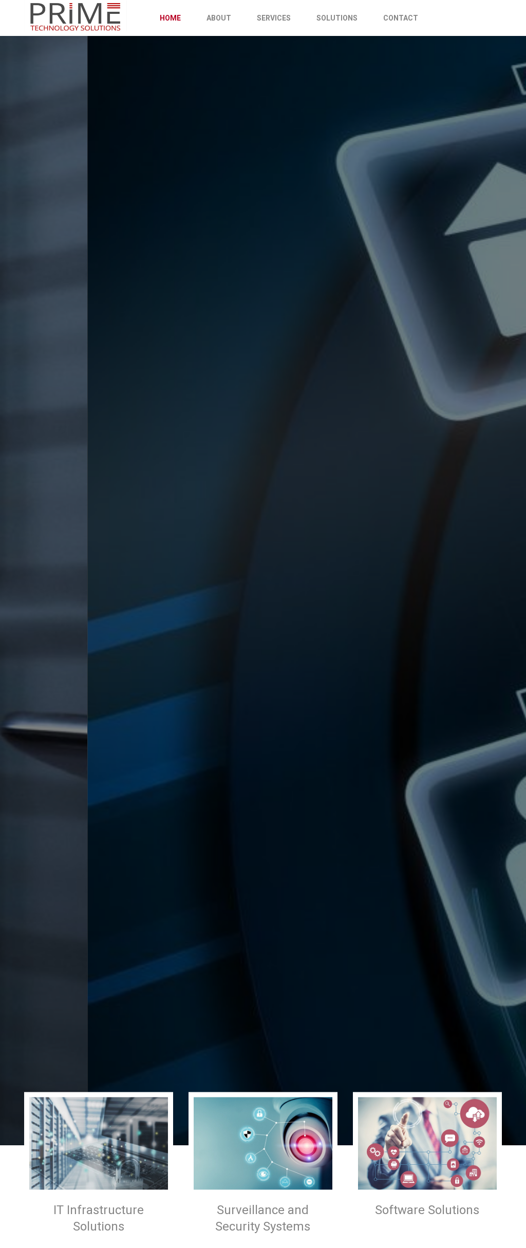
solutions (337, 18)
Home (170, 18)
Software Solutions (427, 1210)
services (274, 18)
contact (400, 18)
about (218, 18)
